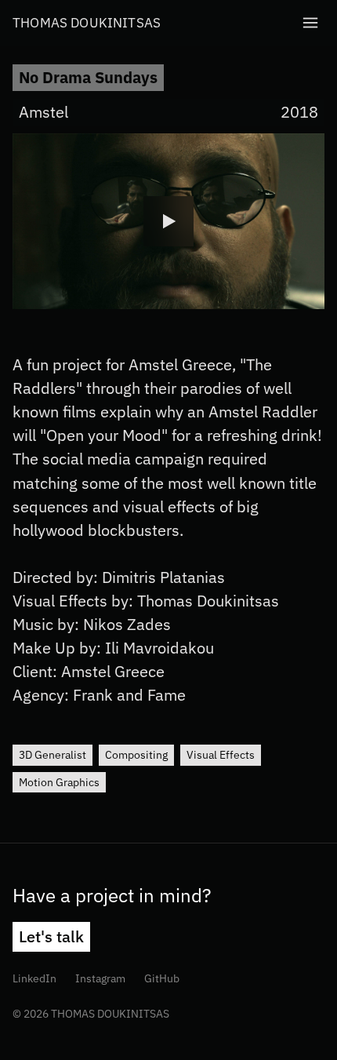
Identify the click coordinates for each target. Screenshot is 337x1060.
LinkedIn (38, 978)
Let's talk (51, 936)
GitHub (165, 978)
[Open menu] (310, 22)
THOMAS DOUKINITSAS (87, 22)
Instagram (103, 978)
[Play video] (168, 221)
